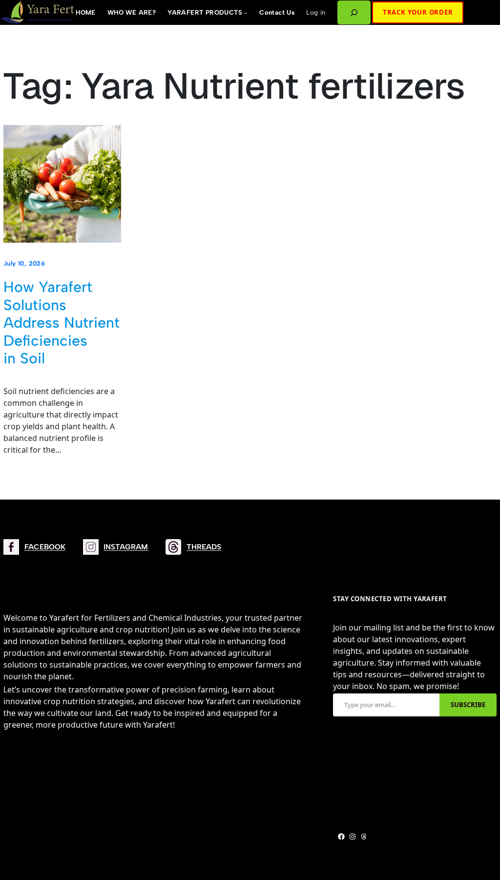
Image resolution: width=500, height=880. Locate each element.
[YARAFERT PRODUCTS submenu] (246, 13)
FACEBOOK (44, 547)
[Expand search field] (354, 12)
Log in (315, 12)
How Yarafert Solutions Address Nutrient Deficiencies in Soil (61, 322)
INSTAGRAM (126, 547)
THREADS (204, 547)
